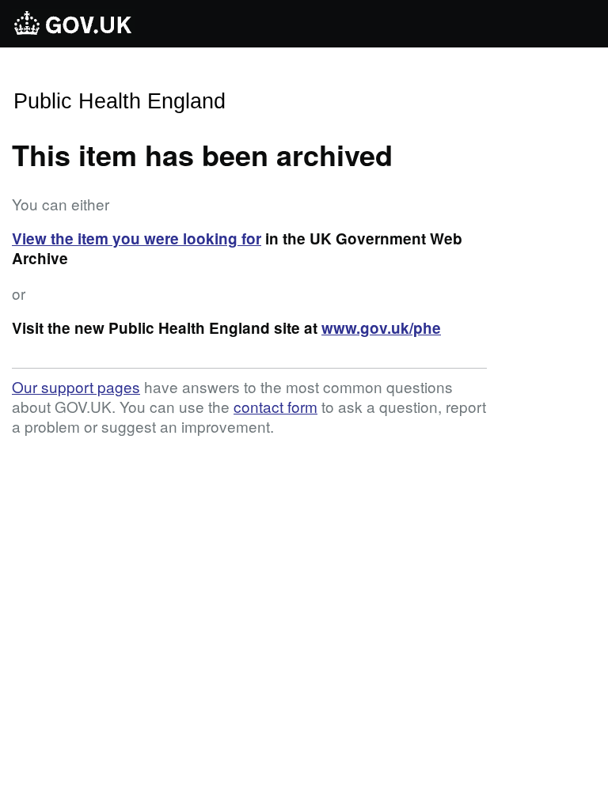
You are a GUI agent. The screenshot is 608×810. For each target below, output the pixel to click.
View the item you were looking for (136, 238)
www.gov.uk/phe (381, 328)
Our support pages (76, 386)
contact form (275, 406)
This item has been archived (202, 154)
